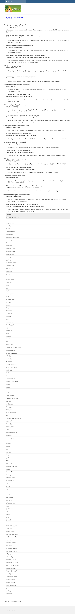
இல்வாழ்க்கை (9, 234)
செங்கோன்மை (10, 375)
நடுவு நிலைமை (10, 254)
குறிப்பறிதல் (9, 421)
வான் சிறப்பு (9, 226)
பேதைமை (8, 455)
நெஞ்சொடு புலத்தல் (11, 585)
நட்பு (7, 441)
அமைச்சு (8, 401)
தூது (7, 415)
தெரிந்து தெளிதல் (10, 364)
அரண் (7, 429)
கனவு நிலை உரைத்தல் (12, 562)
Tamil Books (14, 610)
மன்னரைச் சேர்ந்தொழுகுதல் (13, 418)
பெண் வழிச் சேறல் (11, 474)
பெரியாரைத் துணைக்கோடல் (13, 347)
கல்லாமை (8, 336)
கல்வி (7, 333)
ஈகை (7, 285)
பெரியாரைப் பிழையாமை (12, 472)
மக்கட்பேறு (9, 240)
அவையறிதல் (9, 424)
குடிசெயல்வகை (10, 508)
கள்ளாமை (8, 302)
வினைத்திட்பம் (10, 409)
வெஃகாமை (9, 271)
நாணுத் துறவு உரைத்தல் (12, 540)
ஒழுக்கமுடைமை (10, 260)
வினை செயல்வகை (11, 412)
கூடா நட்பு (8, 452)
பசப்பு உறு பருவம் (10, 554)
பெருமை (8, 494)
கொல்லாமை (9, 313)
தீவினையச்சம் (10, 279)
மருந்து (8, 486)
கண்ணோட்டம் (9, 384)
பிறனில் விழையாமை (11, 262)
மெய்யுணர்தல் (9, 322)
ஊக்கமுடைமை (10, 390)
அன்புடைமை (9, 243)
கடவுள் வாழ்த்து (10, 223)
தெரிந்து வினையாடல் (11, 367)
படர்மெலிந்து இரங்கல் (11, 548)
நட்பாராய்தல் (9, 443)
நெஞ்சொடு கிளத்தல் (11, 571)
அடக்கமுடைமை (10, 257)
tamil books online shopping (13, 601)
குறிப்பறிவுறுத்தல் (10, 579)
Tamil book (9, 214)
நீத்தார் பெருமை (10, 228)
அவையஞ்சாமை (10, 426)
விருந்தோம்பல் (9, 245)
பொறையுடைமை (10, 265)
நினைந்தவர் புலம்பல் (11, 559)
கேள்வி (8, 339)
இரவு (7, 517)
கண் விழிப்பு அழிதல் (11, 551)
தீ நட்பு (7, 449)
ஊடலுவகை (9, 593)
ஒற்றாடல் (8, 387)
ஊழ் (7, 327)
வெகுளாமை (9, 308)
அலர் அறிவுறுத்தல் (11, 542)
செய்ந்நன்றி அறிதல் (11, 251)
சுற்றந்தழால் (9, 370)
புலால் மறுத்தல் (10, 293)
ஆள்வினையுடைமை (11, 395)
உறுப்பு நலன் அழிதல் (11, 568)
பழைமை (8, 446)
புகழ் (7, 288)
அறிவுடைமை (9, 342)
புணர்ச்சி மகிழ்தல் (10, 531)
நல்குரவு (8, 514)
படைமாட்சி (9, 435)
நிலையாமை (9, 316)
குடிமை (8, 489)
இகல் (7, 460)
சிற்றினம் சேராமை (10, 350)
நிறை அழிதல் (9, 573)
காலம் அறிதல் (9, 359)
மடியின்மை (9, 392)
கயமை (8, 523)
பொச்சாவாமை (10, 373)
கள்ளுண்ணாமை (10, 480)
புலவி (7, 588)
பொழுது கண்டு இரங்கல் (12, 565)
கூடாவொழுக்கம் (10, 299)
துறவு (7, 319)
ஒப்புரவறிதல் (9, 282)
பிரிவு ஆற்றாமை (10, 545)
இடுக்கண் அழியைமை (12, 398)
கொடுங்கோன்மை (10, 378)
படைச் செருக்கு (10, 438)
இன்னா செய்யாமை (11, 310)
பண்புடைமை (9, 500)
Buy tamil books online (12, 217)
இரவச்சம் (8, 520)
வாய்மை (8, 305)
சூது (7, 483)
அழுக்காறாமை (10, 268)
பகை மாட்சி (9, 463)
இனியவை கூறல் (10, 248)
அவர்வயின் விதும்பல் (11, 576)
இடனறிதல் (9, 361)
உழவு (7, 511)
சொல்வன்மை (9, 404)
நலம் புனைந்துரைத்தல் (12, 534)
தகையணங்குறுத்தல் (11, 525)
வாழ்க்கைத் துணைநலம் (12, 237)
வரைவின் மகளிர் (10, 477)
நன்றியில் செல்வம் (10, 503)
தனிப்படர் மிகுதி (10, 557)
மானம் (7, 491)
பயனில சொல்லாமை (11, 276)
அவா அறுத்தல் (10, 325)
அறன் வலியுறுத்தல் (11, 231)
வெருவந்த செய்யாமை (12, 381)
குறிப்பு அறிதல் (9, 528)
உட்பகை (8, 469)
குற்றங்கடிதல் (9, 344)
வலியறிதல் (9, 356)
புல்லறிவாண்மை (10, 458)
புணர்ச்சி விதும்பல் (10, 582)
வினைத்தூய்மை (10, 407)
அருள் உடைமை (10, 291)
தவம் (7, 296)
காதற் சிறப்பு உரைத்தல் (12, 537)
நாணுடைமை (9, 506)
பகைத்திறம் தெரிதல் (11, 466)
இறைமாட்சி (9, 330)
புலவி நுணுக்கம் (10, 590)
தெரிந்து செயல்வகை (11, 353)
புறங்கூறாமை (9, 274)
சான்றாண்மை (9, 497)
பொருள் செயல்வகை (11, 432)
